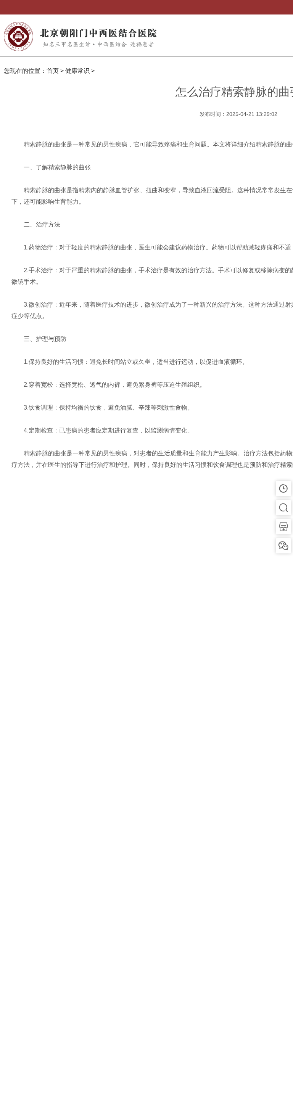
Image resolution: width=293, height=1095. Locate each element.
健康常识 (77, 71)
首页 (53, 71)
